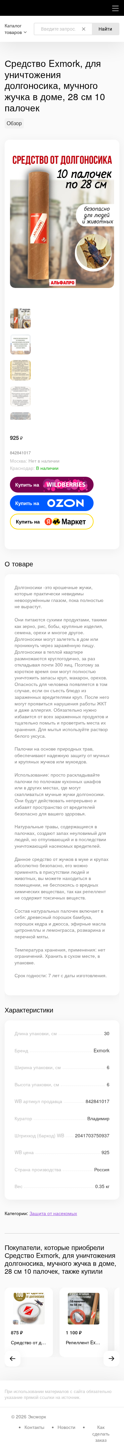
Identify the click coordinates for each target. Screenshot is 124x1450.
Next (111, 1359)
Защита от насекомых (53, 1213)
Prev (13, 1359)
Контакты (34, 1427)
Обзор (14, 123)
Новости (66, 1427)
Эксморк (37, 1416)
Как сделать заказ (100, 1433)
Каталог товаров (13, 28)
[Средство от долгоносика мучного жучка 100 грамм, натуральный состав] (29, 1309)
